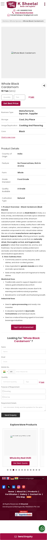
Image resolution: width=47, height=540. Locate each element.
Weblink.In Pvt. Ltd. (32, 507)
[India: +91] (5, 371)
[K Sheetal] (21, 5)
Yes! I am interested (23, 327)
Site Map (20, 497)
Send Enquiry (25, 536)
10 (33, 470)
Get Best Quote (13, 463)
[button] (24, 12)
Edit (32, 97)
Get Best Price (10, 103)
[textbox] (19, 97)
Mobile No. (5, 367)
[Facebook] (3, 486)
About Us (21, 491)
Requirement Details (8, 403)
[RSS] (29, 497)
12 (39, 470)
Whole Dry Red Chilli (13, 458)
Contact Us (35, 494)
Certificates (11, 494)
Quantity (4, 377)
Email (3, 357)
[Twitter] (8, 486)
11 (36, 470)
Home (5, 21)
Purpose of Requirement (10, 387)
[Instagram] (18, 486)
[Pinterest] (23, 486)
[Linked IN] (13, 486)
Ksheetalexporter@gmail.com (24, 15)
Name (3, 347)
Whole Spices (15, 21)
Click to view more (8, 137)
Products (32, 491)
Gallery (23, 494)
